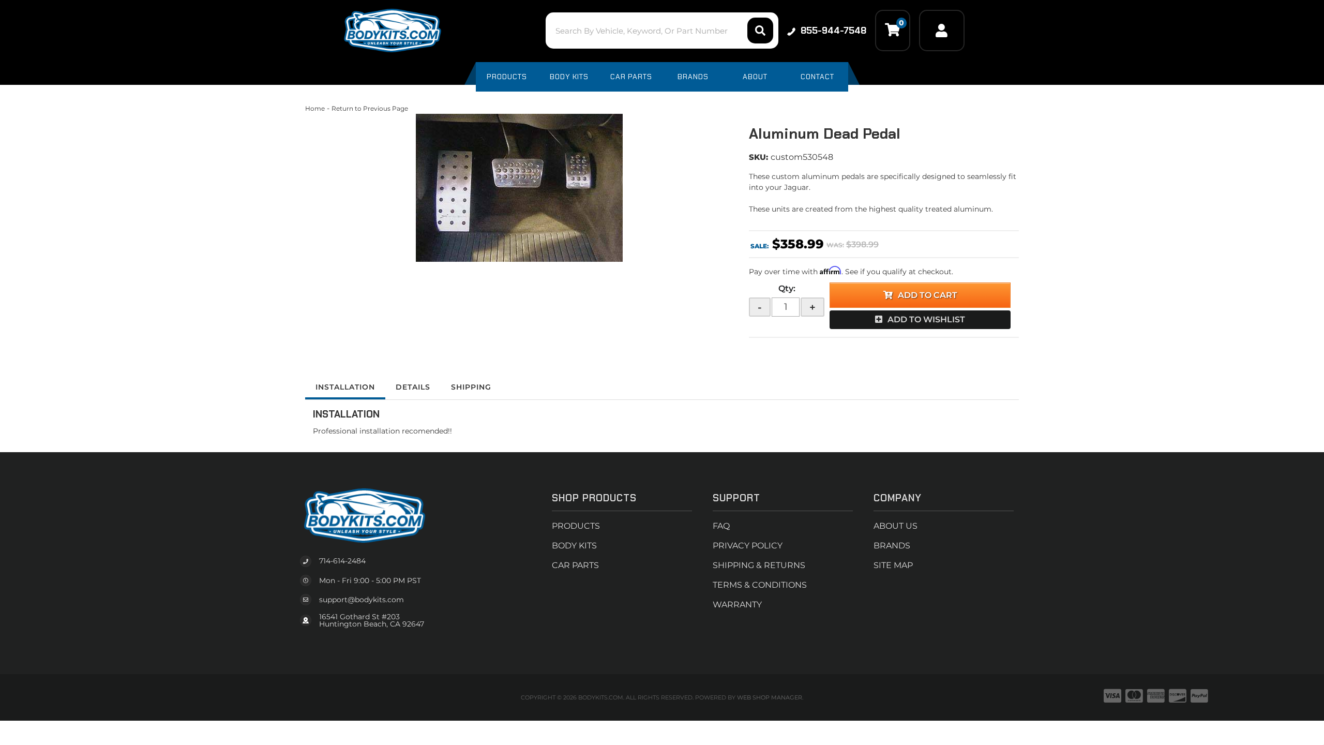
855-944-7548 (833, 30)
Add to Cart (927, 295)
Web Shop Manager (769, 697)
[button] (662, 30)
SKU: (758, 157)
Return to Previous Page (370, 108)
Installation (345, 387)
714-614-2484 (342, 560)
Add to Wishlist (926, 319)
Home (315, 108)
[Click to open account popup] (942, 30)
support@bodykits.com (361, 599)
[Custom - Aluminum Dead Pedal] (519, 188)
